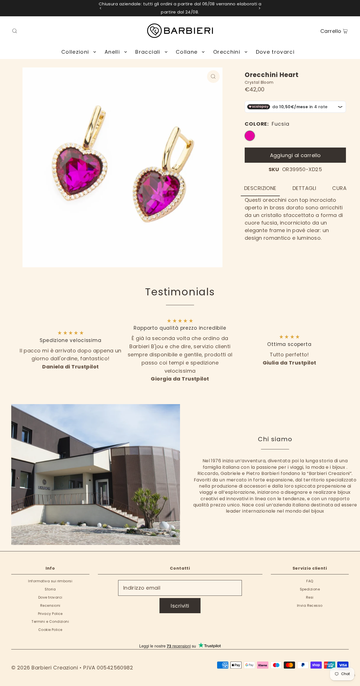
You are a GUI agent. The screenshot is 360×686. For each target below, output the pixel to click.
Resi (310, 597)
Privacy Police (50, 613)
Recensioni (50, 605)
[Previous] (101, 8)
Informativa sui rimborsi (50, 581)
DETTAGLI (304, 188)
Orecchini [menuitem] (226, 51)
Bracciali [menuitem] (147, 51)
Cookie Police (50, 629)
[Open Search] (15, 30)
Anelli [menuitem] (112, 51)
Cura (339, 188)
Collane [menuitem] (186, 51)
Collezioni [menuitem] (75, 51)
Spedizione (310, 589)
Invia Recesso (310, 605)
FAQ (309, 581)
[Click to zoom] (213, 76)
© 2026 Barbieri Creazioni (44, 667)
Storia (50, 589)
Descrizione (260, 188)
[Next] (259, 8)
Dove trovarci (50, 597)
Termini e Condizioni (50, 621)
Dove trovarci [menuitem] (275, 51)
